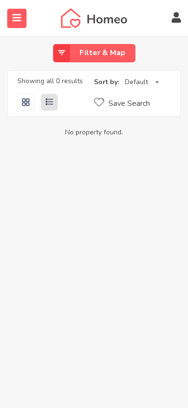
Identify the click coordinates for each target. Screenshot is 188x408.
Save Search (128, 103)
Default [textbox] (136, 82)
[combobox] (141, 82)
